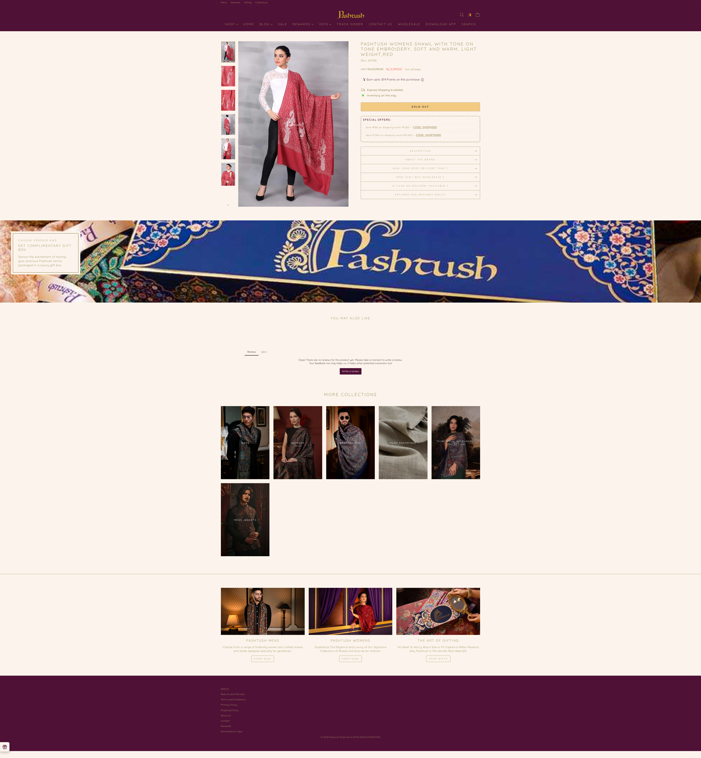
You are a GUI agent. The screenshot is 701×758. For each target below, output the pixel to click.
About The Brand (420, 159)
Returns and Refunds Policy (420, 194)
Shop (230, 24)
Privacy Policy (229, 704)
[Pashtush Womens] (350, 611)
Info (324, 24)
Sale (282, 24)
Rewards (302, 24)
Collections (261, 2)
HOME (248, 24)
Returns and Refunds (233, 694)
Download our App (231, 731)
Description (420, 151)
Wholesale (409, 24)
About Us (226, 715)
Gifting (248, 2)
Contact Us (380, 24)
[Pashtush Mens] (263, 611)
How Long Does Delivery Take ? (420, 168)
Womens (235, 2)
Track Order (350, 24)
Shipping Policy (229, 710)
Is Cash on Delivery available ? (420, 185)
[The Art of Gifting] (438, 611)
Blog (265, 24)
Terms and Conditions (233, 699)
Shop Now (262, 658)
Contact (225, 720)
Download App (441, 24)
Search (469, 24)
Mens (224, 2)
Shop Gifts (438, 658)
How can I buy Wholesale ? (420, 177)
